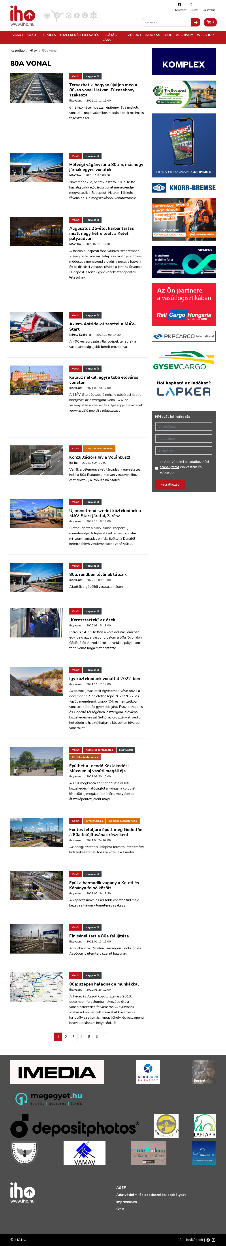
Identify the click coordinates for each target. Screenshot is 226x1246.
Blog (168, 35)
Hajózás (152, 35)
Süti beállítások (191, 1239)
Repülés (48, 35)
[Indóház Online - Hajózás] (93, 15)
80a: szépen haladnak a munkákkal (104, 984)
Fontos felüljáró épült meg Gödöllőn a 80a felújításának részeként (105, 832)
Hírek (33, 50)
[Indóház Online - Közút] (69, 15)
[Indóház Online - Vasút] (47, 15)
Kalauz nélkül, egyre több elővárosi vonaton (104, 380)
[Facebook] (178, 4)
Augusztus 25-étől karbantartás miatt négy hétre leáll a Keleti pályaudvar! (101, 233)
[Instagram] (189, 4)
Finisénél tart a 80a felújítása (99, 936)
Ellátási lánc (110, 37)
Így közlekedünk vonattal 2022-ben (104, 679)
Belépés (194, 10)
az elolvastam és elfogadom (184, 467)
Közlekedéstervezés (85, 757)
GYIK (120, 1208)
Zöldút (134, 35)
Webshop (205, 35)
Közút (32, 35)
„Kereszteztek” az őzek (92, 620)
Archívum (184, 35)
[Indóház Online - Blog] (77, 15)
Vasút (17, 35)
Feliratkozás (170, 484)
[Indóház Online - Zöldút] (85, 15)
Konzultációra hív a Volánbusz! (99, 457)
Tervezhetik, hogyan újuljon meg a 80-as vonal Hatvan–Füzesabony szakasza (103, 90)
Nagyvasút (92, 76)
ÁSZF (121, 1187)
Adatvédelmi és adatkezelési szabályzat (151, 1194)
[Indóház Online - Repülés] (57, 15)
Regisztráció (208, 10)
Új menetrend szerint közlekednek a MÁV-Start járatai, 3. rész (105, 513)
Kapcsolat (180, 10)
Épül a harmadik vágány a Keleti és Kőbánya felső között (104, 885)
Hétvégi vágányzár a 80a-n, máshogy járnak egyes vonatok (106, 167)
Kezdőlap (17, 50)
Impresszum (126, 1201)
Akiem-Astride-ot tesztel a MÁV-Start (102, 326)
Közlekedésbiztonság (123, 821)
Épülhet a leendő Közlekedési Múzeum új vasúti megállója (99, 768)
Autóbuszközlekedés (99, 448)
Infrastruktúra (94, 821)
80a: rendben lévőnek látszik (98, 574)
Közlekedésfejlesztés (79, 35)
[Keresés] (195, 22)
